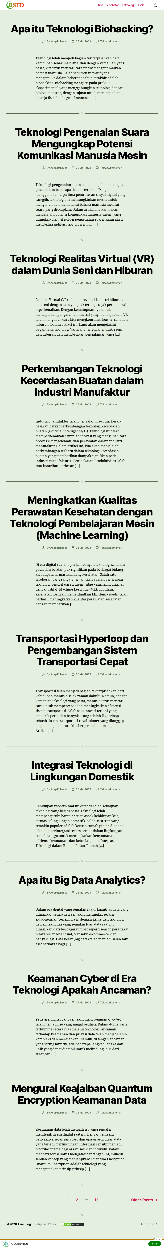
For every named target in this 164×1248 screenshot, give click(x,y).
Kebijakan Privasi (45, 1224)
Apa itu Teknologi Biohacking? (82, 29)
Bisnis (140, 5)
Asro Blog (24, 1224)
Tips (100, 5)
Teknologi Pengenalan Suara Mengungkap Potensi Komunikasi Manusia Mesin (82, 143)
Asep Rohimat (58, 41)
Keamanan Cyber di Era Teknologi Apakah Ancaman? (82, 984)
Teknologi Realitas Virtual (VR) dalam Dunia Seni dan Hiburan (82, 264)
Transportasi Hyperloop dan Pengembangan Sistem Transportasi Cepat (82, 650)
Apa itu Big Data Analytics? (81, 880)
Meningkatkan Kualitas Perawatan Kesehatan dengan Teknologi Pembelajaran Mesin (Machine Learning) (82, 517)
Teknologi (128, 5)
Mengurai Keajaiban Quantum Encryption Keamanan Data (82, 1094)
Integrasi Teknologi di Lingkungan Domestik (82, 771)
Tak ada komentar (111, 41)
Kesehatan (112, 5)
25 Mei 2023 (83, 41)
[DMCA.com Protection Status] (72, 1224)
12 (96, 1200)
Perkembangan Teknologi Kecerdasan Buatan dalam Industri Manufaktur (82, 380)
